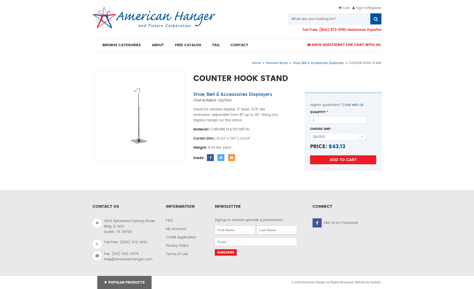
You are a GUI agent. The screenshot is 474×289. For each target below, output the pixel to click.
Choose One (320, 128)
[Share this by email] (231, 157)
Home (256, 63)
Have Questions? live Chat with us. (346, 45)
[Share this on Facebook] (210, 157)
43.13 (338, 146)
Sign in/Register (368, 8)
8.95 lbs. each (219, 147)
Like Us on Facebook (341, 223)
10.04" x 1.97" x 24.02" (233, 138)
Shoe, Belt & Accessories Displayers (318, 63)
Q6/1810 (225, 100)
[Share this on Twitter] (220, 157)
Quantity (319, 112)
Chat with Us (352, 105)
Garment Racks (277, 63)
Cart (346, 8)
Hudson (375, 282)
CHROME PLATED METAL (230, 129)
